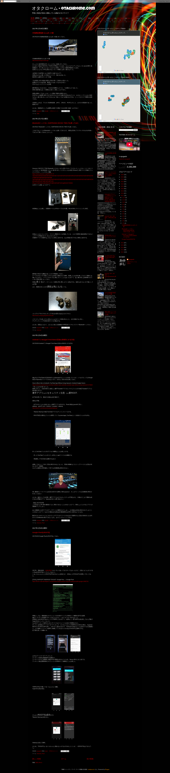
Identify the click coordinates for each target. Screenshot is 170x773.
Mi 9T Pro (62, 21)
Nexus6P (65, 20)
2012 (122, 252)
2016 (122, 242)
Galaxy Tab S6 (55, 21)
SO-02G (39, 21)
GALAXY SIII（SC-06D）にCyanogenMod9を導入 (110, 276)
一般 (112, 21)
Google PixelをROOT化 (41, 532)
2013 (122, 249)
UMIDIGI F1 (68, 23)
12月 (123, 197)
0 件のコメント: (54, 111)
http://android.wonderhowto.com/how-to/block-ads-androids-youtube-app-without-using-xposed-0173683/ (62, 385)
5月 (123, 214)
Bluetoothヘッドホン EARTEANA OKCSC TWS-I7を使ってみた (55, 123)
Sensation (73, 20)
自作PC (93, 18)
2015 (122, 245)
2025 (122, 177)
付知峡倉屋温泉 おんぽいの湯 (43, 33)
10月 (123, 202)
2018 (122, 193)
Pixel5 (122, 20)
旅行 (63, 18)
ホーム (63, 759)
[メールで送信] (62, 111)
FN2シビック (102, 18)
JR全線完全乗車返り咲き (39, 23)
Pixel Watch (116, 20)
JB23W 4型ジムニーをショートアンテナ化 (110, 237)
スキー (77, 18)
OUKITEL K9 (77, 21)
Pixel (58, 20)
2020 (122, 188)
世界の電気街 (120, 18)
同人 (73, 23)
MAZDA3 (136, 20)
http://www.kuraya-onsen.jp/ (40, 60)
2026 (122, 174)
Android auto (122, 21)
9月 (123, 204)
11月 (123, 200)
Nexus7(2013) (69, 21)
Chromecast (103, 20)
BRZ (70, 18)
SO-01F (62, 23)
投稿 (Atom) (39, 762)
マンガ (107, 21)
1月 (123, 223)
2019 (122, 191)
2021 (122, 186)
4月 (123, 216)
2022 (122, 184)
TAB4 (44, 21)
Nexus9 (109, 20)
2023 (122, 181)
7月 (123, 209)
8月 (123, 207)
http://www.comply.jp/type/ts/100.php (42, 315)
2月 (123, 220)
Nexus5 (112, 18)
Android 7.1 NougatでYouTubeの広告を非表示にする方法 (53, 340)
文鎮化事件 (48, 570)
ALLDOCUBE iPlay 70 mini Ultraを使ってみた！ (110, 257)
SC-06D (52, 20)
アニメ (102, 21)
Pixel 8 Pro (90, 21)
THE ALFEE (95, 20)
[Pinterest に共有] (69, 111)
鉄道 (57, 18)
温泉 (32, 18)
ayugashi (131, 259)
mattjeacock (91, 769)
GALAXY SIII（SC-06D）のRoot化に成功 (110, 218)
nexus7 (45, 20)
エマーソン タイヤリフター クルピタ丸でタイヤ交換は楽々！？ (110, 174)
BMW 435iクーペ (132, 18)
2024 (122, 179)
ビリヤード (128, 20)
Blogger (107, 769)
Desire (48, 21)
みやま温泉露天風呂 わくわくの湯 (110, 293)
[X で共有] (65, 111)
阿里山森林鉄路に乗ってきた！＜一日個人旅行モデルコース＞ (110, 135)
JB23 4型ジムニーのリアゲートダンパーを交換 (110, 313)
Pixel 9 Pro (97, 21)
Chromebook (130, 21)
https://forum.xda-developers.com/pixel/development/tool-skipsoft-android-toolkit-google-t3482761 (60, 581)
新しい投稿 (36, 759)
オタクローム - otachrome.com (63, 9)
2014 (122, 247)
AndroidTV (87, 20)
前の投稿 (90, 759)
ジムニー (85, 18)
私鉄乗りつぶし (35, 20)
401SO (116, 21)
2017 (122, 195)
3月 (123, 218)
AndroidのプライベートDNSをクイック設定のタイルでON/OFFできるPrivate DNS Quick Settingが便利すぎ (110, 198)
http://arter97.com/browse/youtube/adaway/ (44, 408)
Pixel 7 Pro (84, 21)
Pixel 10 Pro (49, 23)
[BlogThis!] (64, 111)
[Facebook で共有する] (67, 111)
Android (49, 18)
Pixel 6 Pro (80, 20)
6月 (123, 211)
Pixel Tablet (56, 23)
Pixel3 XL (33, 21)
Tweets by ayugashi (124, 159)
